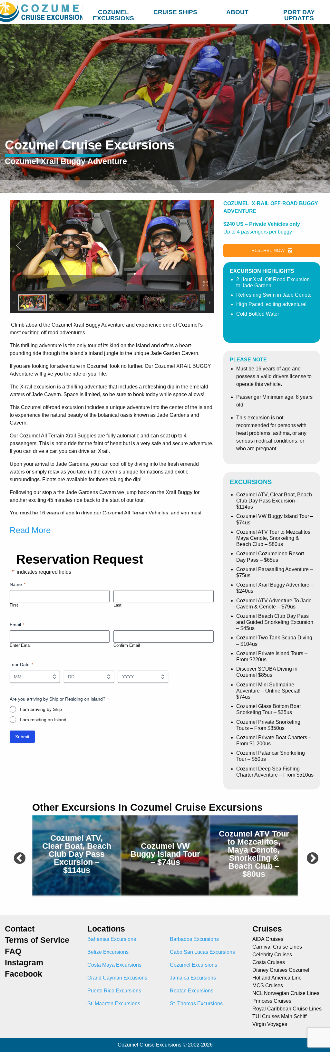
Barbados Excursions (194, 939)
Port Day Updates (299, 13)
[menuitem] (113, 11)
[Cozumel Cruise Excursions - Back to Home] (41, 12)
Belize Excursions (108, 952)
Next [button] (309, 855)
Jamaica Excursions (193, 977)
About (237, 12)
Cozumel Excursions (113, 13)
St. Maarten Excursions (113, 1003)
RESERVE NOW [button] (268, 250)
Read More (30, 530)
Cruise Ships (175, 12)
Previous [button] (16, 855)
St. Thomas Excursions (196, 1003)
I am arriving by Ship (41, 709)
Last (117, 605)
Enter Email (21, 645)
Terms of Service (37, 940)
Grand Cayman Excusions (117, 977)
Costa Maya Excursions (114, 965)
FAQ (13, 951)
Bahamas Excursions (111, 939)
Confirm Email (126, 645)
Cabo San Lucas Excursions (202, 952)
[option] (76, 855)
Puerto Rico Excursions (114, 990)
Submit (22, 736)
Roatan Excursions (191, 990)
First (14, 605)
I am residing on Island (43, 719)
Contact (19, 929)
